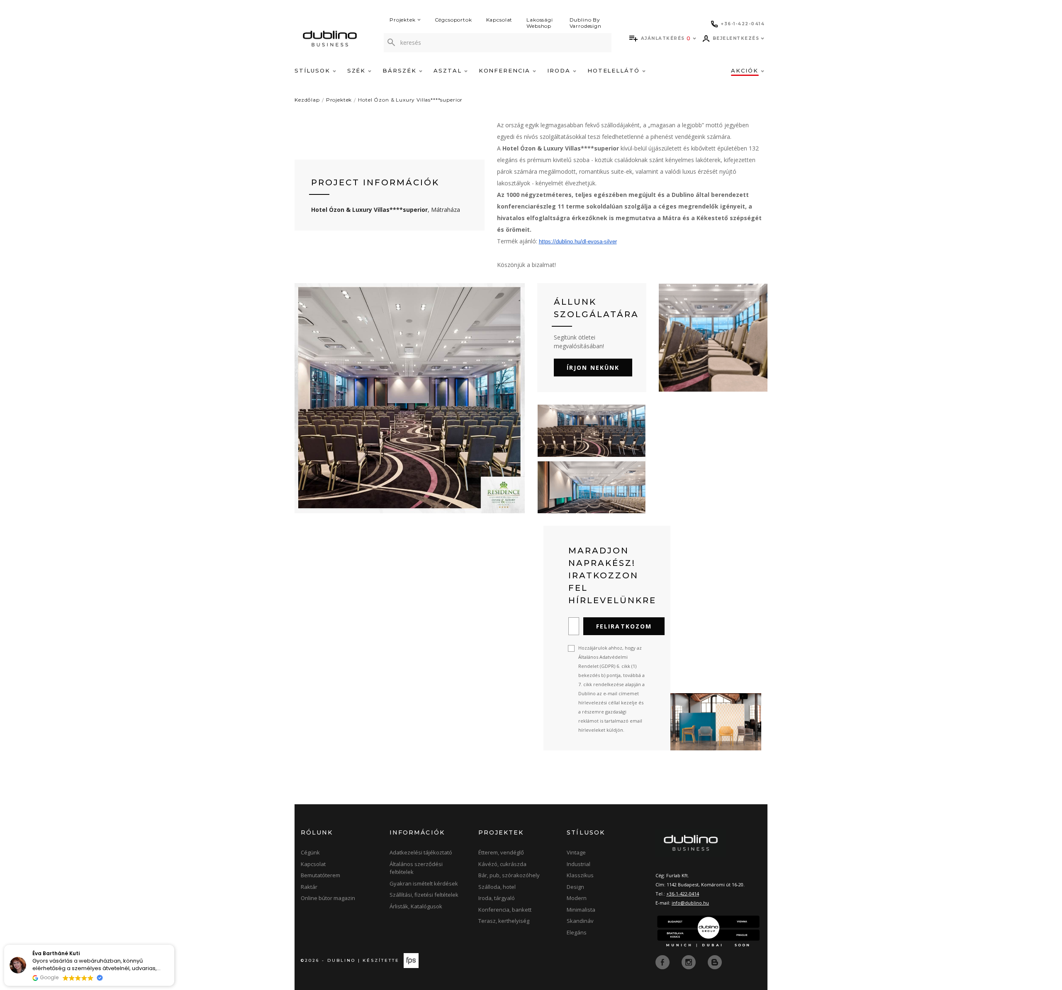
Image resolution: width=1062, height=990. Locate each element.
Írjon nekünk (593, 367)
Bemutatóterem (320, 875)
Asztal (449, 70)
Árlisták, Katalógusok (416, 906)
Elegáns (577, 932)
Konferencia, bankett (504, 909)
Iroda (560, 70)
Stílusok (314, 70)
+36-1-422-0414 (682, 894)
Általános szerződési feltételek (416, 868)
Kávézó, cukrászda (502, 864)
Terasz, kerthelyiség (503, 920)
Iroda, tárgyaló (496, 898)
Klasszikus (580, 875)
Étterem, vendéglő (501, 852)
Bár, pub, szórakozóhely (509, 875)
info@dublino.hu (690, 903)
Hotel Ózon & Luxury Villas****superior (410, 100)
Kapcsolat (499, 20)
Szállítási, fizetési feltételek (424, 894)
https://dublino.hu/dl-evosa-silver (578, 241)
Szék (357, 70)
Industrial (578, 864)
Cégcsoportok (453, 20)
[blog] (715, 961)
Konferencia (506, 70)
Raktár (309, 887)
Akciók (746, 70)
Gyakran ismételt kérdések (424, 883)
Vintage (576, 852)
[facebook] (663, 961)
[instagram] (689, 961)
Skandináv (580, 920)
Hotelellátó (614, 70)
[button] (173, 945)
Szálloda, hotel (497, 887)
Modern (577, 898)
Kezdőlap (307, 100)
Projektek (403, 20)
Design (575, 887)
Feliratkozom (624, 626)
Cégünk (310, 852)
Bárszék (400, 70)
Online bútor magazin (328, 898)
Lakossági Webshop (539, 23)
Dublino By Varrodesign (586, 23)
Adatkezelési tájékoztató (421, 852)
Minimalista (581, 909)
